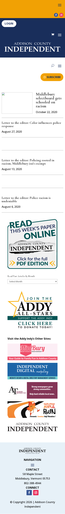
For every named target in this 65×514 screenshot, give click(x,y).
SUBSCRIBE (54, 77)
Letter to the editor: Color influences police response (31, 124)
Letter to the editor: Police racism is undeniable (26, 199)
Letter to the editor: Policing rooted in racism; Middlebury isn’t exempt (28, 162)
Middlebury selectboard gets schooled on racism (49, 100)
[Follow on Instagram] (61, 15)
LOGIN (9, 23)
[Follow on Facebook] (56, 15)
